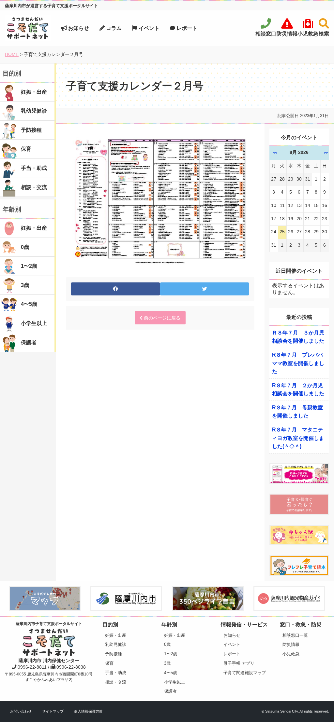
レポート (186, 28)
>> (326, 153)
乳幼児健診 (115, 644)
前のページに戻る (161, 317)
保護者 (170, 691)
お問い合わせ (21, 711)
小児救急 (290, 653)
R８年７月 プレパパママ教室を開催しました (298, 363)
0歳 (167, 644)
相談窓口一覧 (295, 635)
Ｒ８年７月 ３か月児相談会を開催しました (298, 337)
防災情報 (290, 644)
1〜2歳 (170, 653)
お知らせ (78, 28)
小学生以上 (174, 682)
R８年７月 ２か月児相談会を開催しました (298, 390)
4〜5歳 (170, 672)
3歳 (167, 663)
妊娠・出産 (115, 635)
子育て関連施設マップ (244, 672)
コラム (113, 28)
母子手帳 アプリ (238, 663)
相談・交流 (115, 682)
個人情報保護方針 (88, 711)
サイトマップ (53, 711)
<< (275, 153)
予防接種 (113, 653)
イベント (148, 28)
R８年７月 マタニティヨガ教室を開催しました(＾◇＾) (298, 438)
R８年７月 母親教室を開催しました (297, 412)
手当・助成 (115, 672)
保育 (109, 663)
